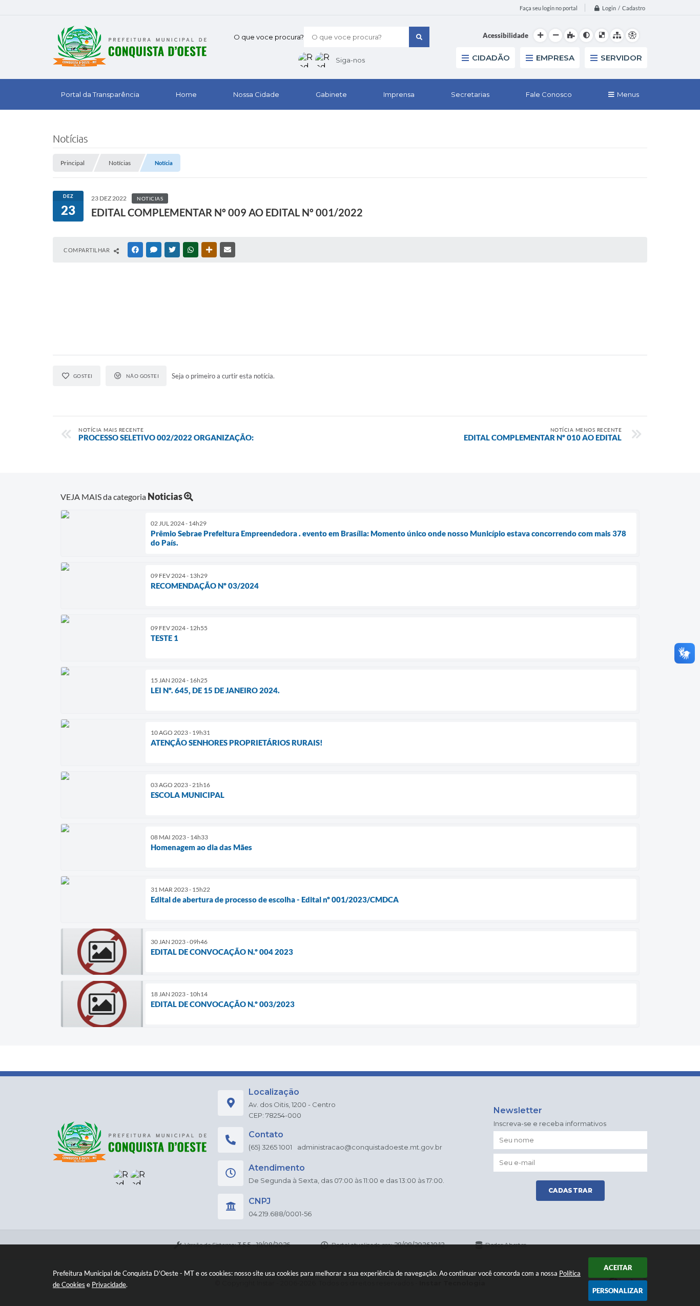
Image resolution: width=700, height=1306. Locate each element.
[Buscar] (419, 37)
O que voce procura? (269, 37)
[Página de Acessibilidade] (632, 35)
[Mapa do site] (617, 35)
